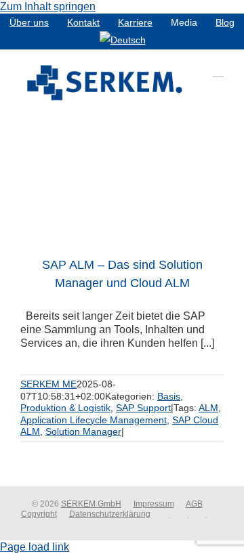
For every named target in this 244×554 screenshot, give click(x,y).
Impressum (154, 504)
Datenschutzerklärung (109, 514)
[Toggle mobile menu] (218, 70)
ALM (208, 407)
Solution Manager (83, 431)
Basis (168, 396)
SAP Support (143, 407)
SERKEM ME (48, 384)
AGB (194, 504)
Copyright (39, 514)
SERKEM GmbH (91, 504)
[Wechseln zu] (123, 40)
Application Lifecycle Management (93, 419)
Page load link (34, 547)
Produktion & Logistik (65, 407)
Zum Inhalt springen (48, 6)
